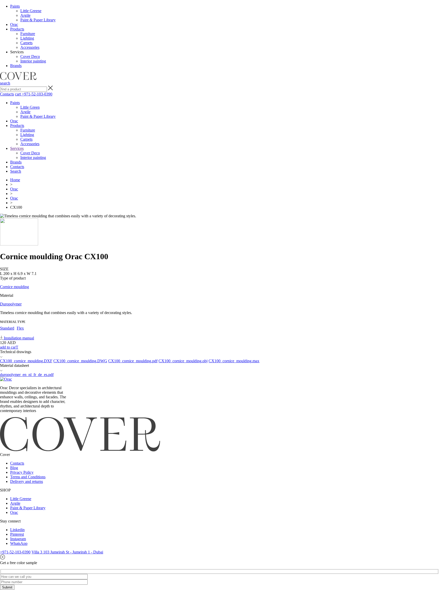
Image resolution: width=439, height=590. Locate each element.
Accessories (29, 47)
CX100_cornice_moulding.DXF (26, 361)
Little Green (30, 107)
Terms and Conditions (27, 477)
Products (17, 29)
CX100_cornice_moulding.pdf (133, 361)
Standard (7, 328)
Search (15, 171)
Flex (20, 328)
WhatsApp (18, 543)
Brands (16, 65)
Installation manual (18, 338)
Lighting (27, 38)
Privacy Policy (22, 472)
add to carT (9, 347)
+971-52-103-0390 (37, 94)
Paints (15, 6)
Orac (14, 24)
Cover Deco (30, 56)
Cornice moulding (14, 287)
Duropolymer (11, 304)
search (5, 83)
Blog (14, 468)
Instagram (18, 539)
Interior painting (33, 61)
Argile (25, 15)
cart (18, 94)
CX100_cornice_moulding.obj (183, 361)
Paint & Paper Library (38, 20)
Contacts (7, 94)
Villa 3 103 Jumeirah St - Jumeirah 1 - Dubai (67, 552)
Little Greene (30, 11)
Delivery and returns (26, 481)
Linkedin (17, 530)
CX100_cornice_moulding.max (234, 361)
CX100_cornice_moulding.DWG (80, 361)
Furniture (27, 33)
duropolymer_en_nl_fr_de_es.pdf (27, 374)
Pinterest (17, 534)
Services (17, 148)
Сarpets (26, 43)
